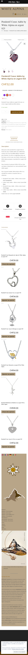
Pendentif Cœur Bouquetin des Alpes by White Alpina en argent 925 (13, 255)
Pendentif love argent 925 (15, 124)
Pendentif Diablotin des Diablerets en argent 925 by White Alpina (12, 403)
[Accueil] (2, 30)
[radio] (4, 95)
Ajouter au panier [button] (8, 300)
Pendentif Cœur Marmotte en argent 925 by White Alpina (12, 365)
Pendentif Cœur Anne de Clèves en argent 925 (11, 439)
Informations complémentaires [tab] (14, 142)
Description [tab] (14, 138)
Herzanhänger (10, 122)
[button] (24, 44)
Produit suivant (21, 39)
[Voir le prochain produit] (25, 40)
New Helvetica (3, 229)
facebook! (17, 193)
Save (8, 216)
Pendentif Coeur (5, 124)
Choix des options (8, 264)
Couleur (4, 90)
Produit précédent (7, 39)
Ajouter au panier (17, 112)
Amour (8, 121)
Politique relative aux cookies (18, 649)
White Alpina (8, 129)
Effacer (5, 98)
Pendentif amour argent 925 (20, 122)
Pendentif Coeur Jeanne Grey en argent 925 (11, 293)
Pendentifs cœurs (14, 126)
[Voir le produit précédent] (2, 40)
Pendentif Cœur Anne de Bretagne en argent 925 (12, 329)
